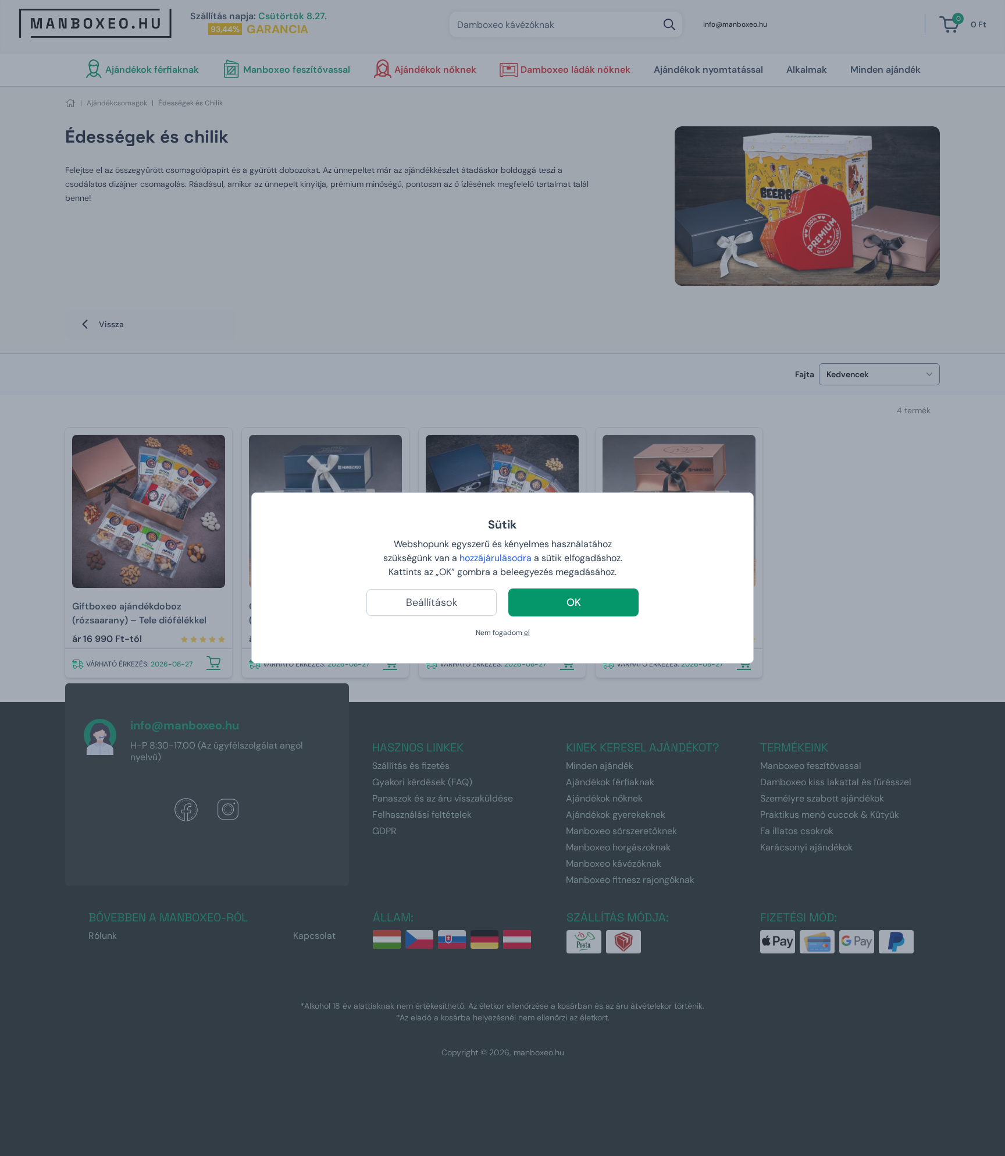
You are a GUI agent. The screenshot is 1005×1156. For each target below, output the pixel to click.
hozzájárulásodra (496, 558)
